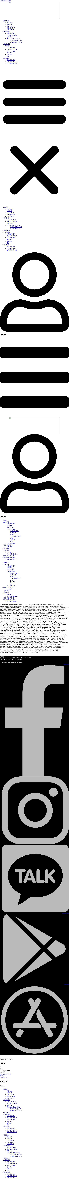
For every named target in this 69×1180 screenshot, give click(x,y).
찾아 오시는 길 (11, 543)
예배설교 (6, 21)
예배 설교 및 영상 (8, 555)
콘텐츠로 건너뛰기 (5, 1)
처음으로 (6, 520)
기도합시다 (6, 58)
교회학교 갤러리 (11, 559)
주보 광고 (9, 552)
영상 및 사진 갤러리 (9, 557)
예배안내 (9, 53)
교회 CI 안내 (10, 527)
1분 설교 (9, 24)
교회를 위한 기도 (12, 63)
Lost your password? (5, 1074)
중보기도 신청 (11, 60)
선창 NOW (6, 44)
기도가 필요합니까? (16, 40)
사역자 (12, 534)
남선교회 (9, 547)
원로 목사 (13, 532)
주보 (8, 56)
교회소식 (9, 54)
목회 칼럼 (6, 548)
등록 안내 (9, 37)
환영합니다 (6, 31)
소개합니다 (6, 45)
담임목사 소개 (14, 531)
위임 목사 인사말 (12, 49)
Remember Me (6, 1070)
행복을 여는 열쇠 (12, 35)
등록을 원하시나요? (16, 42)
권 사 (11, 541)
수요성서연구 (11, 28)
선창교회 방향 (11, 47)
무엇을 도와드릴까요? (13, 38)
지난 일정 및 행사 (12, 554)
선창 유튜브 (10, 29)
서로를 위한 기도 (12, 61)
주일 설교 (9, 22)
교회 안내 (6, 522)
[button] (34, 135)
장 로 (11, 538)
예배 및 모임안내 (8, 545)
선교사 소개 (17, 536)
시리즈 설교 (10, 26)
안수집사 (12, 539)
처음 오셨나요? (11, 33)
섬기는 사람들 (11, 51)
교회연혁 (9, 525)
